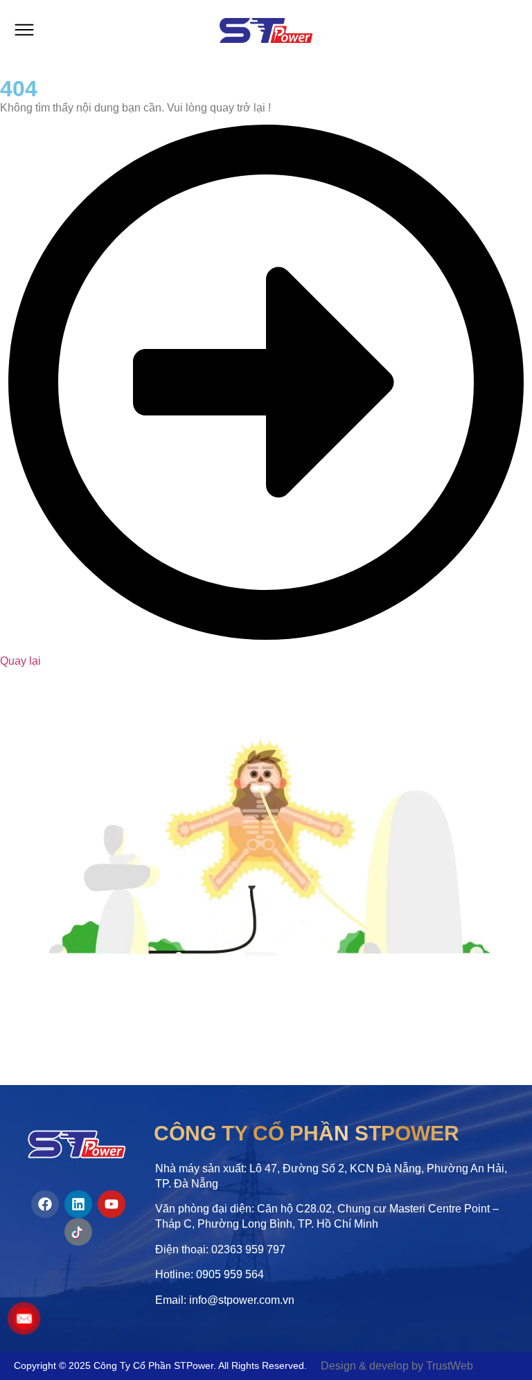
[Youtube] (111, 1204)
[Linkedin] (78, 1204)
